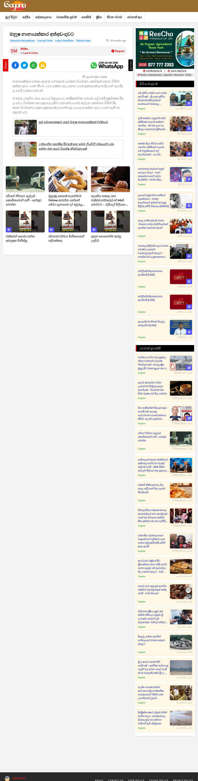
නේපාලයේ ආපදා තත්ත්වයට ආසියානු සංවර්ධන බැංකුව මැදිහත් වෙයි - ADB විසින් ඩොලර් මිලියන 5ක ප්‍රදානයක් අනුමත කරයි (153, 465)
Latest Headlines (64, 40)
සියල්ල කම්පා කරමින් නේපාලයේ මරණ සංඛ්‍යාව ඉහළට (151, 640)
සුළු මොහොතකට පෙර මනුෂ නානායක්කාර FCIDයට (73, 122)
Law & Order (30, 53)
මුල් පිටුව (11, 17)
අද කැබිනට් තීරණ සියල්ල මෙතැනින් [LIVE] (151, 323)
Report (119, 51)
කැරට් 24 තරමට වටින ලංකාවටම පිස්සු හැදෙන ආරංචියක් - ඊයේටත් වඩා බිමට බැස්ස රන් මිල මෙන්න (152, 388)
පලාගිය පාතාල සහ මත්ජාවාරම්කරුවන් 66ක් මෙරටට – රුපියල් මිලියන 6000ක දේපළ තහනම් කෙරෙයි (108, 200)
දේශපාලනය (43, 17)
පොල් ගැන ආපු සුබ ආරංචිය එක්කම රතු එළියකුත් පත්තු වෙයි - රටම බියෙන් (152, 590)
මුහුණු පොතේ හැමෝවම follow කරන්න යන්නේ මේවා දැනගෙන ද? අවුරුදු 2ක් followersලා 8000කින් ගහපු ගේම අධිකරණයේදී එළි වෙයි (68, 200)
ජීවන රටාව (114, 17)
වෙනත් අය (134, 17)
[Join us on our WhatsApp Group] (106, 65)
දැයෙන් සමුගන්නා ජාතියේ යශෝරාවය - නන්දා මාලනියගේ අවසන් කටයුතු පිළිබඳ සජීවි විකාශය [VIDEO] (153, 201)
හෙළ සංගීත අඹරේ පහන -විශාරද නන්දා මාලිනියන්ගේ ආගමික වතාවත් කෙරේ (153, 224)
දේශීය (26, 17)
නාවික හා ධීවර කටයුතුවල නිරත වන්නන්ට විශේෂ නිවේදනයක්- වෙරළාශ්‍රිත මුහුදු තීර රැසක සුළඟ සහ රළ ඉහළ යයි (153, 363)
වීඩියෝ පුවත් (149, 84)
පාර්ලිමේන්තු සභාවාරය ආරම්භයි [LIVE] (150, 273)
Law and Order (45, 40)
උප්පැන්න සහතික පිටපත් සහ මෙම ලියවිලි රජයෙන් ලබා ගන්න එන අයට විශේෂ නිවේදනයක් (76, 146)
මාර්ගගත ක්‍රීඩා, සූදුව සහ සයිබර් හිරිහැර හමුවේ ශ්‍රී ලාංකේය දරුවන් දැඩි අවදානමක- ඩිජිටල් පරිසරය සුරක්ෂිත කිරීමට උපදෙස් (152, 617)
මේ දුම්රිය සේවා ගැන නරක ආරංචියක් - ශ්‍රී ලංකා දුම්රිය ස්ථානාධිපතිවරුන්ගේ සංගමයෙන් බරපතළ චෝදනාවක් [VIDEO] (152, 98)
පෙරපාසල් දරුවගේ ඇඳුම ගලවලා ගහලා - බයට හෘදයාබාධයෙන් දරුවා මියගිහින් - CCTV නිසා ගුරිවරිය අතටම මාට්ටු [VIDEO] (151, 174)
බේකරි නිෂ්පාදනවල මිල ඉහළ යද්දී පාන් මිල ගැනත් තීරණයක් (151, 488)
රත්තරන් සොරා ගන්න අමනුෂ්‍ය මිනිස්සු (20, 238)
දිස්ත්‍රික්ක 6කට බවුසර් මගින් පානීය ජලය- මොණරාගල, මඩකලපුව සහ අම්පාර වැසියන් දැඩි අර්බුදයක (152, 718)
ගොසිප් (86, 17)
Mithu (24, 49)
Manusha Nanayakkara (22, 40)
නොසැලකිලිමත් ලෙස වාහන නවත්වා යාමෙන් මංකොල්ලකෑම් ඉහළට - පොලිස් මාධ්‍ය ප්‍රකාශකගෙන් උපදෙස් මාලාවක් (153, 251)
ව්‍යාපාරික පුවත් (66, 17)
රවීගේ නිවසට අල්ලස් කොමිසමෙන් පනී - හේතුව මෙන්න (24, 200)
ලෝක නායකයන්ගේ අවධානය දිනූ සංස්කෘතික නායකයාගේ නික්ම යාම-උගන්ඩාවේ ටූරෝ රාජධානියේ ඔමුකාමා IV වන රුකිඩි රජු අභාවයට (153, 693)
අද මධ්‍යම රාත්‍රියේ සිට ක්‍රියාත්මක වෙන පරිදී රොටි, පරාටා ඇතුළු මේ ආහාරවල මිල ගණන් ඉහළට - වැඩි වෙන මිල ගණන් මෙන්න (152, 566)
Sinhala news (83, 40)
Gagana (141, 108)
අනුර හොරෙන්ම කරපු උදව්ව (106, 238)
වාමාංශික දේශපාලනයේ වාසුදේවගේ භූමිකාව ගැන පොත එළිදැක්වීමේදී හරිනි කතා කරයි (151, 541)
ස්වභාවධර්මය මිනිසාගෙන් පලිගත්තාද (66, 238)
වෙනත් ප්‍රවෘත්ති (150, 348)
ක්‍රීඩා (99, 17)
